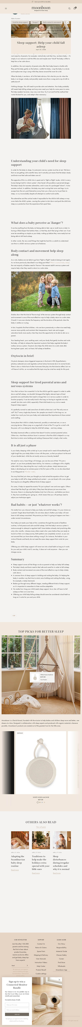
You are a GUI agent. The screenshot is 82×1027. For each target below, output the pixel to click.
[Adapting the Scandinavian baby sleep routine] (20, 840)
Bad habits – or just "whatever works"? (36, 505)
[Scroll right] (67, 22)
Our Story (61, 944)
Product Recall (41, 970)
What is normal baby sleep (59, 263)
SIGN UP (17, 1014)
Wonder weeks (30, 472)
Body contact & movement (52, 22)
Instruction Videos (41, 962)
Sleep (14, 615)
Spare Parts (41, 951)
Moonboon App (61, 970)
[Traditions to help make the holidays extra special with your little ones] (41, 840)
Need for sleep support (20, 22)
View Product (43, 679)
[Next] (77, 761)
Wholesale (61, 966)
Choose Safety (61, 955)
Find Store (61, 962)
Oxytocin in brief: (22, 356)
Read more (15, 870)
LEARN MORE (61, 939)
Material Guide (61, 951)
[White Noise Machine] (41, 762)
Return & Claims (41, 947)
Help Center (41, 966)
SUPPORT (41, 939)
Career (61, 959)
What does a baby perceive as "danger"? (37, 223)
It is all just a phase (23, 445)
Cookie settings (41, 973)
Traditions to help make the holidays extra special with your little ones (40, 863)
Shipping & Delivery (41, 955)
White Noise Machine (41, 797)
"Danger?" (35, 22)
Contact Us (41, 944)
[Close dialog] (59, 979)
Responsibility (61, 947)
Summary (17, 559)
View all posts (41, 827)
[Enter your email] (27, 965)
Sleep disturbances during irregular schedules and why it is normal (61, 863)
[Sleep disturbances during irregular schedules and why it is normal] (62, 840)
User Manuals (41, 959)
